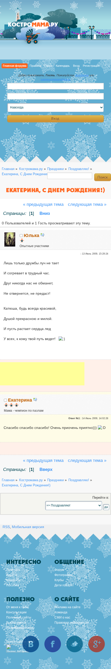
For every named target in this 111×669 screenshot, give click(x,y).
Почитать (13, 570)
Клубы (59, 580)
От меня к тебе (17, 607)
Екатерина (20, 400)
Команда (60, 612)
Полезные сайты (18, 617)
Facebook (52, 644)
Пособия (12, 585)
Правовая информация (71, 622)
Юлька (31, 235)
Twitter (74, 644)
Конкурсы (13, 580)
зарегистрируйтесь (56, 79)
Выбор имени (16, 622)
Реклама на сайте (67, 607)
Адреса (11, 575)
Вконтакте (30, 644)
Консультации (16, 612)
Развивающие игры (20, 628)
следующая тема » (87, 204)
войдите (82, 75)
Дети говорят (64, 585)
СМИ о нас (62, 617)
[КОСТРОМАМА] (38, 27)
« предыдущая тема (43, 204)
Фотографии (63, 575)
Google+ (96, 644)
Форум (59, 570)
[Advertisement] (42, 377)
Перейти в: (100, 497)
